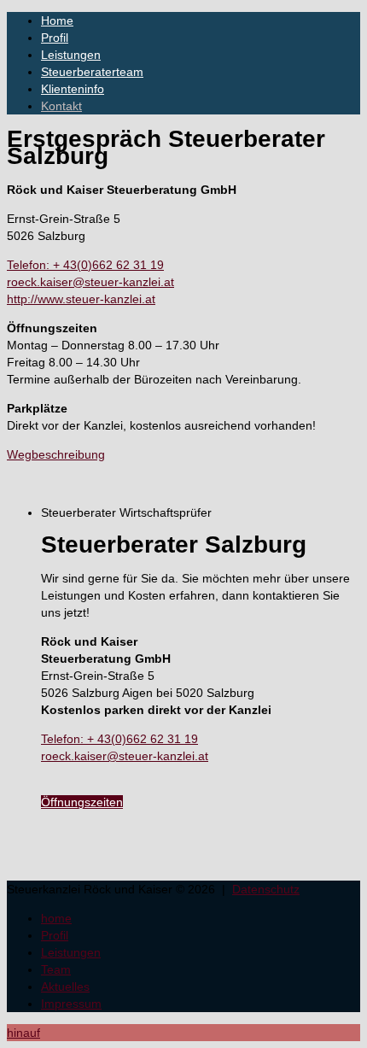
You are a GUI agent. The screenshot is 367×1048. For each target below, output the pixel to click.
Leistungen (71, 54)
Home (57, 20)
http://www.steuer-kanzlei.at (81, 299)
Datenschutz (266, 889)
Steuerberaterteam (92, 72)
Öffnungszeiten (82, 802)
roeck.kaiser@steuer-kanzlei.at (90, 282)
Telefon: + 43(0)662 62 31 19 (85, 265)
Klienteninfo (72, 89)
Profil (54, 37)
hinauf (23, 1032)
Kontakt (61, 106)
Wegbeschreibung (56, 454)
